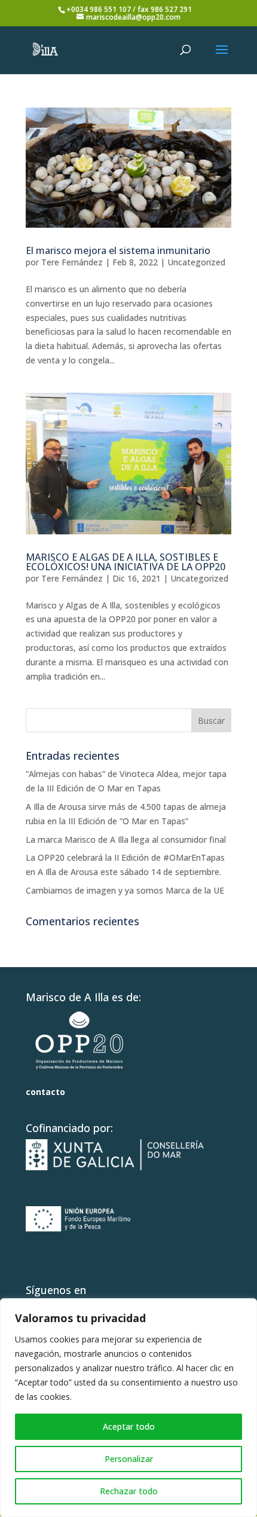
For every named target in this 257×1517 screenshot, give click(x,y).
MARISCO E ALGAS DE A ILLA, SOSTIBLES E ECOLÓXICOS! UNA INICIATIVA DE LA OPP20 (125, 561)
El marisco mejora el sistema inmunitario (118, 250)
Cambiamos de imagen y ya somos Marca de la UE (125, 890)
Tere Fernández (72, 262)
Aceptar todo (129, 1426)
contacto (45, 1091)
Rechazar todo (129, 1491)
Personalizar (129, 1458)
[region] (128, 1407)
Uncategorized (196, 262)
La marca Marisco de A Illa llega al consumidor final (126, 839)
